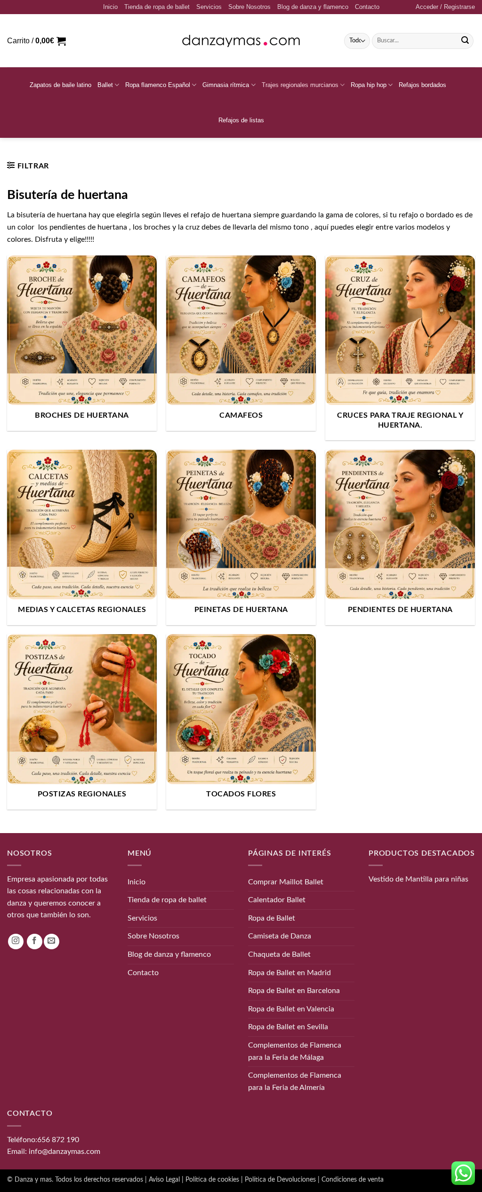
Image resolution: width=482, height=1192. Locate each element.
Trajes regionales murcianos (300, 84)
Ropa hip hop (368, 84)
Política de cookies (212, 1179)
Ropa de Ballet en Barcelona (294, 990)
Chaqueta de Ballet (279, 954)
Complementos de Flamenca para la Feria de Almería (294, 1081)
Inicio (110, 6)
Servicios (209, 6)
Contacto (367, 6)
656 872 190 (58, 1140)
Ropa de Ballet (271, 918)
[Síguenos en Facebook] (34, 941)
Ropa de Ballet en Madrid (289, 973)
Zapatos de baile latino (60, 84)
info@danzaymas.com (64, 1151)
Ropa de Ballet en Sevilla (288, 1027)
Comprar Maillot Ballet (285, 882)
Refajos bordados (422, 84)
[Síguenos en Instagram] (16, 941)
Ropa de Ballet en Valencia (291, 1009)
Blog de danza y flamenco (312, 6)
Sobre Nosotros (249, 6)
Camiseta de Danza (279, 936)
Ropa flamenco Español (157, 84)
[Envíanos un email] (51, 941)
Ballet (105, 84)
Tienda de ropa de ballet (157, 6)
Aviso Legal (164, 1179)
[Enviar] (465, 41)
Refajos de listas (241, 120)
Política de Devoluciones (280, 1179)
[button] (445, 7)
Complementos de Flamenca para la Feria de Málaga (294, 1051)
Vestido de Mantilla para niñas (418, 879)
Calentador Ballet (276, 900)
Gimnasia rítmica (225, 84)
